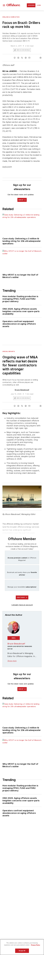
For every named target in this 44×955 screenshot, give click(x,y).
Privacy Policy (35, 945)
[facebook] (15, 58)
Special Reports (8, 351)
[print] (40, 58)
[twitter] (22, 58)
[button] (4, 5)
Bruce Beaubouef (22, 390)
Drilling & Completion (10, 17)
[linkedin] (18, 58)
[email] (29, 58)
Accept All (22, 950)
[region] (22, 947)
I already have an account (22, 605)
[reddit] (26, 58)
